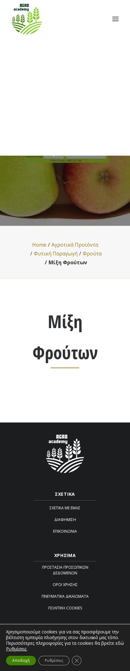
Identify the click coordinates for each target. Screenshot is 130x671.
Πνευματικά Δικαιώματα (65, 596)
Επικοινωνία (65, 531)
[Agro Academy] (26, 18)
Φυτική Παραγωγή (56, 253)
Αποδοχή (21, 660)
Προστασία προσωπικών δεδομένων (65, 570)
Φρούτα (92, 253)
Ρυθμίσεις (16, 649)
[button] (115, 19)
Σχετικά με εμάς (65, 508)
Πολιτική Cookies (65, 608)
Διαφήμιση (65, 519)
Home (39, 244)
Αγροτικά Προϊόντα (74, 244)
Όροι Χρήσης (65, 584)
